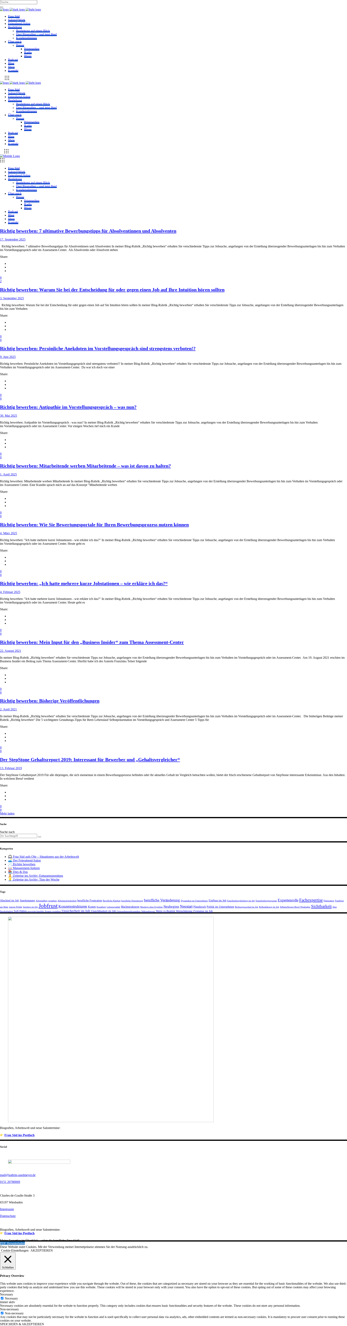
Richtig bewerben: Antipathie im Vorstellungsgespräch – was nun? (68, 407)
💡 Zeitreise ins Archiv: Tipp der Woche (33, 879)
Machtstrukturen (130, 906)
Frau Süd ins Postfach (19, 1135)
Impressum (7, 1209)
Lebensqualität (113, 907)
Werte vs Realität (165, 911)
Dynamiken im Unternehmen (194, 901)
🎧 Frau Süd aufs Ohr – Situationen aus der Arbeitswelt (43, 856)
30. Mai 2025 (8, 415)
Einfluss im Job (217, 900)
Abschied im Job (9, 900)
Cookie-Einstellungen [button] (15, 1250)
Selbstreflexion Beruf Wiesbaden (295, 907)
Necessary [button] (6, 1294)
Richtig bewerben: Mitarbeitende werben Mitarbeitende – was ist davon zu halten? (85, 465)
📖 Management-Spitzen (24, 868)
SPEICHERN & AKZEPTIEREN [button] (22, 1324)
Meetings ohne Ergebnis (151, 907)
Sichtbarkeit (321, 906)
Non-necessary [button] (9, 1309)
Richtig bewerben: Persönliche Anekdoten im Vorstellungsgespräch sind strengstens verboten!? (98, 348)
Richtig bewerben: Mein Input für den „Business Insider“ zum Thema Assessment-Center (92, 642)
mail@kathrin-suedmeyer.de (18, 1175)
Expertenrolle (288, 900)
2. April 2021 (8, 709)
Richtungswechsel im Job (246, 907)
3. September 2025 (12, 298)
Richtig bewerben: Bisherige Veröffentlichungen (49, 700)
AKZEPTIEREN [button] (42, 1250)
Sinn (335, 907)
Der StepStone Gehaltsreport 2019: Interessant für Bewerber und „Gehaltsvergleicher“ (90, 759)
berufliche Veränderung (162, 900)
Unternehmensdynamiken (129, 911)
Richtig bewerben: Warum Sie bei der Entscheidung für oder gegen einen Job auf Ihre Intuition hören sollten (112, 289)
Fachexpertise (311, 900)
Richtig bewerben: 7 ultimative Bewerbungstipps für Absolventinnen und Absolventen (88, 231)
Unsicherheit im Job (76, 911)
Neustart (186, 906)
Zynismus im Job (203, 911)
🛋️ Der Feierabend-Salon (24, 860)
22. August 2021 (10, 650)
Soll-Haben (20, 911)
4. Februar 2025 (10, 592)
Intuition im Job (30, 907)
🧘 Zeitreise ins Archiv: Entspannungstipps (35, 875)
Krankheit (101, 907)
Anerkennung (27, 900)
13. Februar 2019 (11, 768)
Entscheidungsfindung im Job (241, 901)
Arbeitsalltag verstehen (46, 901)
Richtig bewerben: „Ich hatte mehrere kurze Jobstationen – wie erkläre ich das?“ (84, 583)
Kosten (92, 906)
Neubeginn (171, 906)
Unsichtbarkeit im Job (103, 911)
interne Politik (15, 907)
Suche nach (7, 832)
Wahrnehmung (148, 911)
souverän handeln (36, 911)
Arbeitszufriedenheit (67, 901)
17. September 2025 (13, 239)
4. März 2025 (8, 533)
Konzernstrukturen (72, 906)
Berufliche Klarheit (111, 901)
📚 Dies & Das (18, 872)
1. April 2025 (8, 474)
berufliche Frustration (89, 900)
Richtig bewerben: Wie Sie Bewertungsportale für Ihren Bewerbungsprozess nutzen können (94, 524)
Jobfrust (48, 905)
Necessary (11, 1298)
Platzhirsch (199, 906)
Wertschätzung (184, 911)
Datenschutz (8, 1216)
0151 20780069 (10, 1182)
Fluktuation (329, 901)
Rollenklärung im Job (269, 907)
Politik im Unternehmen (220, 906)
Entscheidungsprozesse (266, 901)
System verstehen (53, 911)
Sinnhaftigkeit (6, 911)
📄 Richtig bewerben (21, 864)
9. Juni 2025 (8, 357)
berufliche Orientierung (132, 901)
